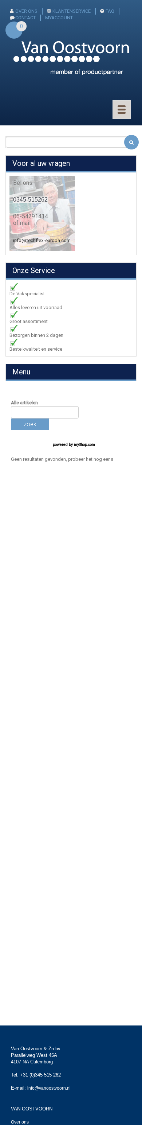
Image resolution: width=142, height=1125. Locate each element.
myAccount (59, 17)
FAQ (110, 11)
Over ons (26, 11)
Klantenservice (71, 11)
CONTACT (25, 17)
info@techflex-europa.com (42, 240)
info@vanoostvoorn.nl (49, 1088)
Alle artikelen (24, 402)
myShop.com (84, 444)
